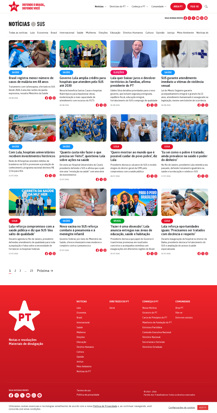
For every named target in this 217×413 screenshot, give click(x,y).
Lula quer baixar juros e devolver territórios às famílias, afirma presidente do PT (133, 81)
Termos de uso (84, 390)
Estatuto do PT (149, 312)
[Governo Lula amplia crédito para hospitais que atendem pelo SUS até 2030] (83, 53)
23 (31, 270)
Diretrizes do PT (119, 301)
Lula (32, 32)
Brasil (54, 32)
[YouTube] (197, 18)
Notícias (82, 301)
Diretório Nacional (151, 337)
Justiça (170, 32)
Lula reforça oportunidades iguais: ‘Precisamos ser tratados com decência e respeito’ (183, 230)
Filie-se (194, 6)
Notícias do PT (204, 32)
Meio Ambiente (185, 32)
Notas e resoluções (23, 340)
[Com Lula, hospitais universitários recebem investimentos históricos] (32, 128)
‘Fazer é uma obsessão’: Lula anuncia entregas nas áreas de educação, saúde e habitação (131, 230)
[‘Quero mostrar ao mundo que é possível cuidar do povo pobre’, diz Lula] (133, 128)
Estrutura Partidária (152, 327)
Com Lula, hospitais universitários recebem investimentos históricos (32, 154)
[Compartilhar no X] (50, 98)
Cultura (149, 32)
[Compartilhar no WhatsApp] (54, 98)
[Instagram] (189, 18)
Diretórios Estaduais (152, 347)
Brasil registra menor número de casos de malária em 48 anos (31, 80)
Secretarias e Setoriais (153, 342)
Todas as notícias (18, 32)
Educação (115, 32)
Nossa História (149, 308)
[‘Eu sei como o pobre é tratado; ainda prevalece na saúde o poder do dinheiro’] (184, 128)
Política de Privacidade (105, 406)
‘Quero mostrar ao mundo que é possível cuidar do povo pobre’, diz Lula (133, 156)
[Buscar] (206, 6)
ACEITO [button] (202, 407)
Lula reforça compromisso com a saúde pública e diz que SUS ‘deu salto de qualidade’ (31, 230)
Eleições (103, 32)
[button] (101, 7)
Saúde (80, 32)
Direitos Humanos (133, 32)
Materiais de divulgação (26, 344)
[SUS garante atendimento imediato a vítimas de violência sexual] (184, 53)
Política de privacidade (88, 394)
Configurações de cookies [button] (182, 407)
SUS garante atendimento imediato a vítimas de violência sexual (182, 81)
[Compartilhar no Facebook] (46, 98)
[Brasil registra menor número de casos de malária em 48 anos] (32, 53)
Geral (112, 308)
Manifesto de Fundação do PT (157, 322)
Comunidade (182, 301)
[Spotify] (206, 18)
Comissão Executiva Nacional (156, 332)
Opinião (160, 32)
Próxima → (45, 270)
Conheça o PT (150, 301)
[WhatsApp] (201, 18)
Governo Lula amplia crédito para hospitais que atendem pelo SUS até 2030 (83, 81)
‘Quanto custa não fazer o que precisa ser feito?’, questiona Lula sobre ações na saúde (82, 156)
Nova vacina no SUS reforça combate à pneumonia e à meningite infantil (79, 230)
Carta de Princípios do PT (154, 317)
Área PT (178, 6)
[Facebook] (185, 18)
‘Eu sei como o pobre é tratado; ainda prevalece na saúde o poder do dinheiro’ (184, 156)
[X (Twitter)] (193, 18)
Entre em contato (184, 317)
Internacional (67, 32)
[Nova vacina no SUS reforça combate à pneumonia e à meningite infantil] (83, 202)
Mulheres (91, 32)
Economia (42, 32)
